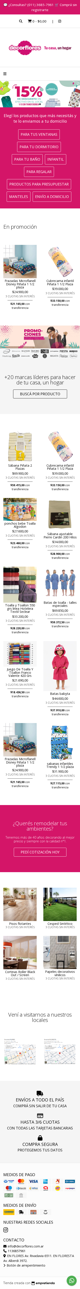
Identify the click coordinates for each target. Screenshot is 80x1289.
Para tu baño (27, 159)
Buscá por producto (40, 394)
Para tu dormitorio (39, 146)
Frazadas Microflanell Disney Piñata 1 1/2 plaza (20, 284)
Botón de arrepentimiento (25, 1265)
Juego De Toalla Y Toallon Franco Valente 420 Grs (20, 672)
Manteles (18, 196)
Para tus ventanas (39, 134)
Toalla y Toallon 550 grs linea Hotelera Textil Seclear (20, 608)
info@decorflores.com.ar (25, 1246)
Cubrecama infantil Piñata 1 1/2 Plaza (60, 282)
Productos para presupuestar (39, 184)
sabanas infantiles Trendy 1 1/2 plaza (60, 765)
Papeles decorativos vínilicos (60, 973)
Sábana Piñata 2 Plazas (20, 467)
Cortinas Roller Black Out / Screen (20, 973)
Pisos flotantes (20, 923)
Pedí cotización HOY (40, 852)
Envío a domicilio (52, 196)
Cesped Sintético (60, 923)
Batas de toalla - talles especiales (60, 604)
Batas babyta (60, 693)
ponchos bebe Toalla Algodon (20, 525)
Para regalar (39, 171)
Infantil (55, 159)
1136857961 (16, 1251)
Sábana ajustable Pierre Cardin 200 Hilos (60, 535)
